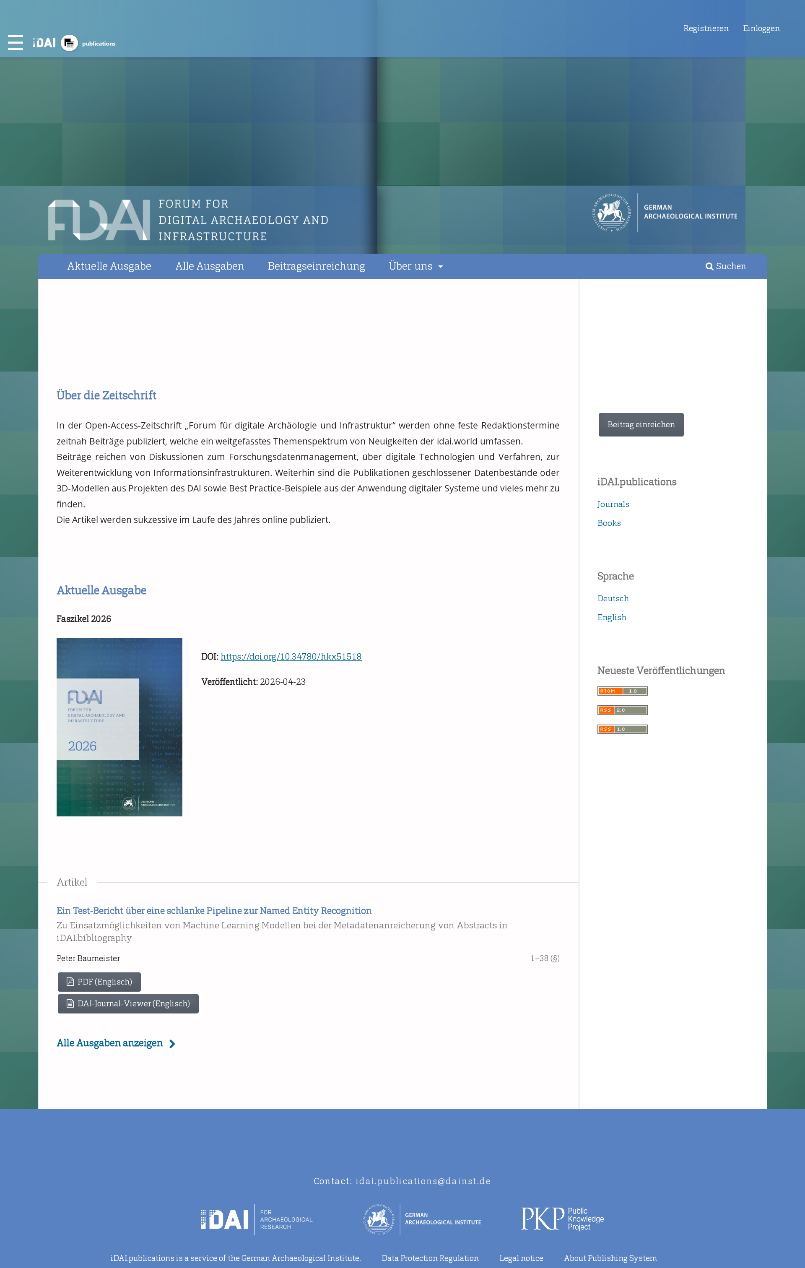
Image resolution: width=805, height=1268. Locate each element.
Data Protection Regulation (430, 1258)
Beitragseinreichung (316, 266)
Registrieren (706, 28)
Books (609, 522)
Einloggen (761, 28)
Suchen (730, 266)
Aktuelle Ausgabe (109, 266)
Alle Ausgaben (209, 266)
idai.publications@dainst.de (423, 1181)
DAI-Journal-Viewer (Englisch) (133, 1003)
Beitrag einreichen (641, 424)
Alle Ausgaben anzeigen (110, 1043)
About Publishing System (610, 1258)
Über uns (412, 266)
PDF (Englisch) (104, 982)
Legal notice (521, 1258)
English (611, 617)
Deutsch (613, 598)
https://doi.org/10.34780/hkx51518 (291, 657)
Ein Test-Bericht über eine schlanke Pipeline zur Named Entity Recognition (282, 924)
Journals (613, 504)
